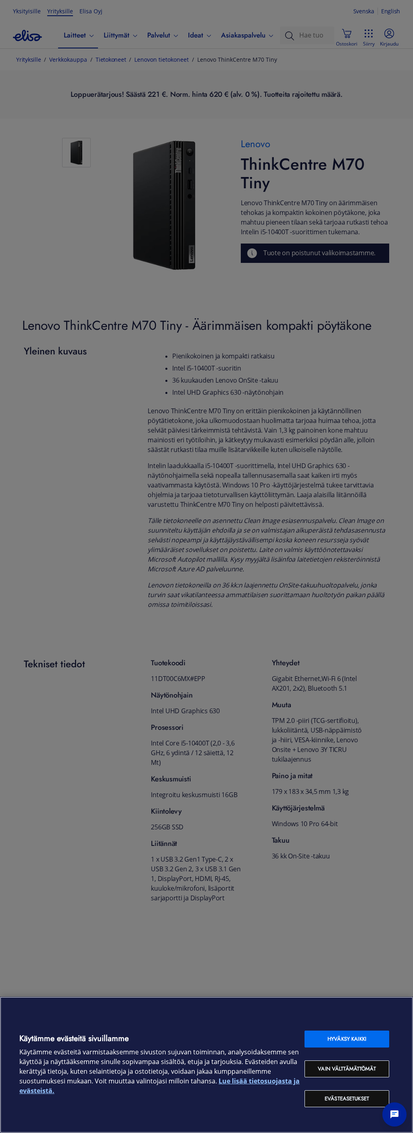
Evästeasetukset (347, 1098)
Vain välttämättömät (346, 1069)
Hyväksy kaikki (346, 1039)
